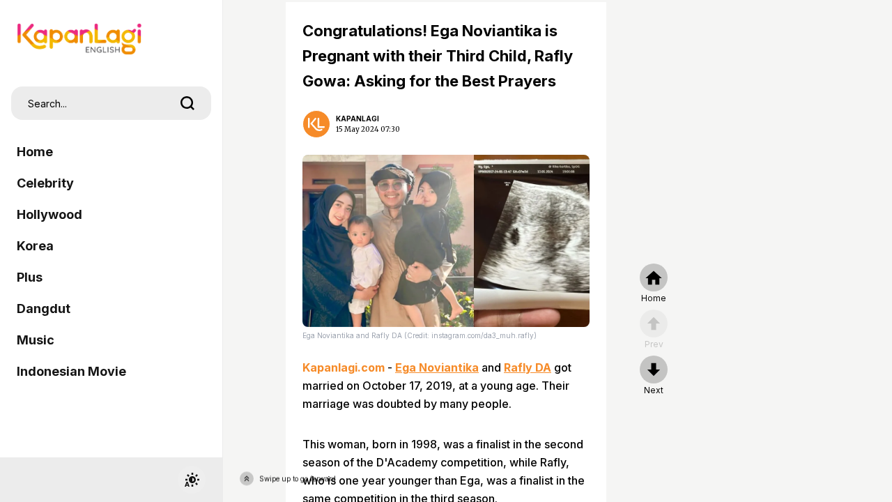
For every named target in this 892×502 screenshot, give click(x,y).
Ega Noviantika (437, 367)
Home (35, 151)
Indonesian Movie (71, 371)
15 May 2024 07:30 (368, 129)
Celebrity (45, 183)
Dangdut (43, 308)
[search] (187, 103)
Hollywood (49, 214)
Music (35, 340)
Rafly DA (527, 367)
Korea (35, 245)
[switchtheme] (192, 480)
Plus (30, 277)
